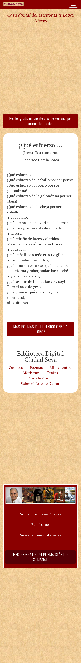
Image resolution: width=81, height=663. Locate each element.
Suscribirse (20, 408)
